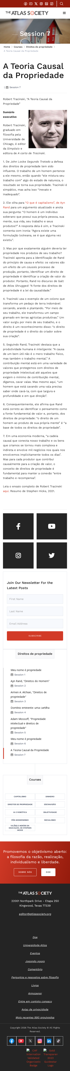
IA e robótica (20, 812)
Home (7, 47)
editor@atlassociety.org (35, 914)
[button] (64, 13)
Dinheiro (50, 797)
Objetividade (50, 812)
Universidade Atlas (35, 945)
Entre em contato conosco (35, 1001)
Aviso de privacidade (35, 1009)
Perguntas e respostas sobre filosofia (35, 977)
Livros (35, 985)
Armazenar (35, 993)
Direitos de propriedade (39, 47)
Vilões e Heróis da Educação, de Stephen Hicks (20, 828)
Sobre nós (25, 872)
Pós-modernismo (20, 820)
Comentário (35, 969)
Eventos (35, 953)
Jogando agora (35, 961)
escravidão (50, 804)
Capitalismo (20, 797)
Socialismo (50, 820)
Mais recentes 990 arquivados (35, 1017)
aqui (6, 491)
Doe (48, 872)
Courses (18, 47)
